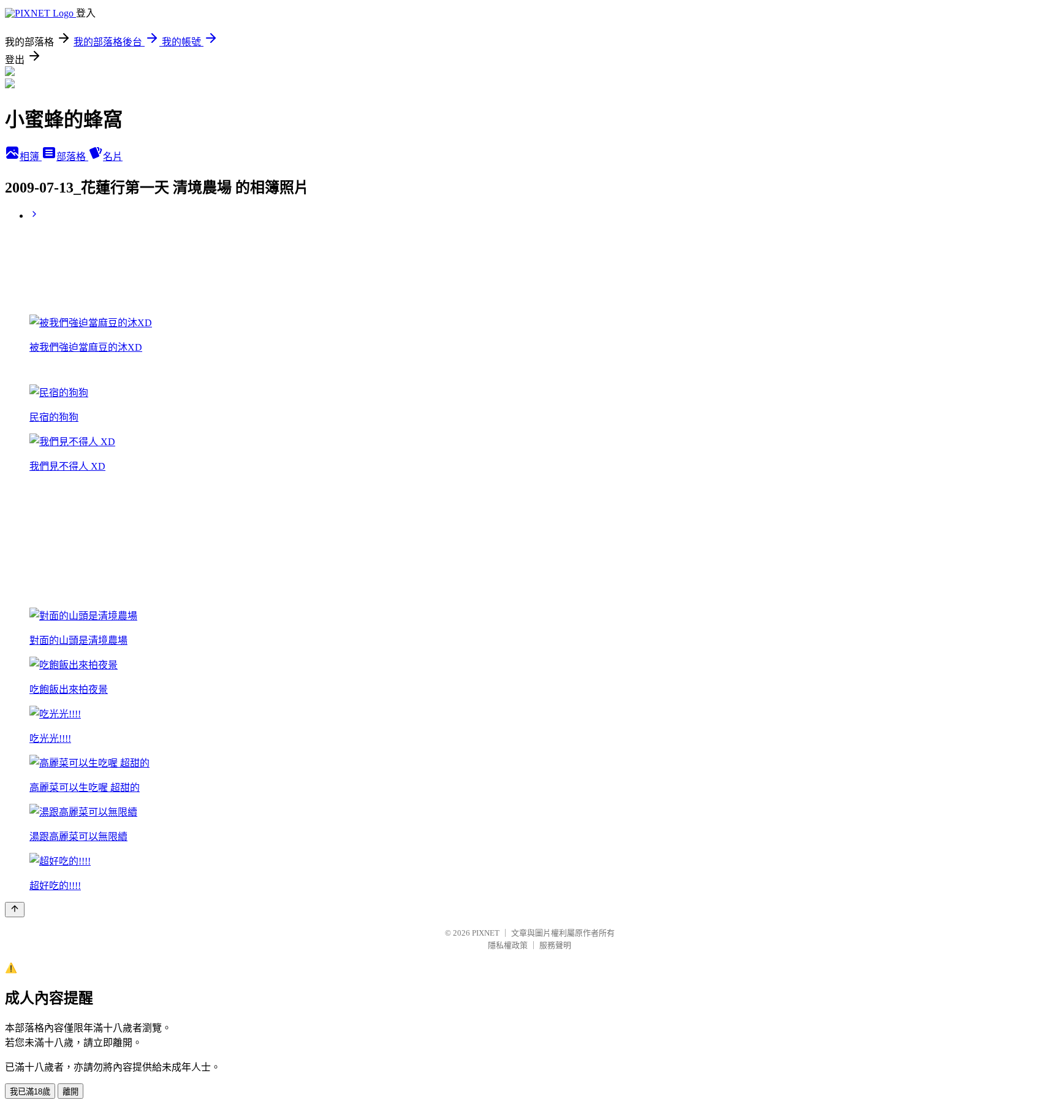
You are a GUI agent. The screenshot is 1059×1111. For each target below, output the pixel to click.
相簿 (31, 156)
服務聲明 (555, 945)
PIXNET (485, 932)
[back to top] (15, 909)
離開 (70, 1091)
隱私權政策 (508, 945)
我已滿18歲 (30, 1091)
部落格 (72, 156)
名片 (113, 156)
